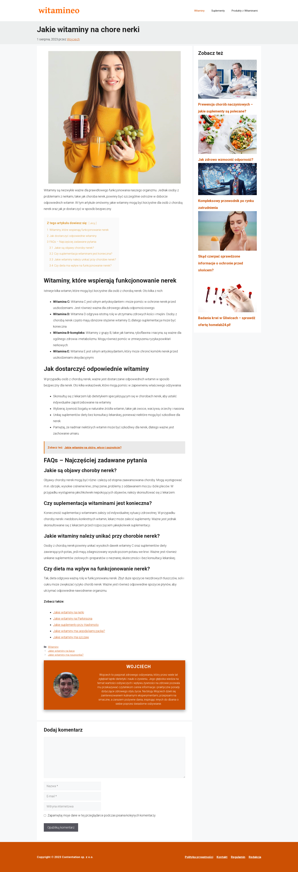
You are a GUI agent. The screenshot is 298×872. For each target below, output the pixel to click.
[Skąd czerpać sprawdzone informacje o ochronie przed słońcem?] (227, 232)
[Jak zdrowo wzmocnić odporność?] (227, 135)
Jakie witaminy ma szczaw (71, 637)
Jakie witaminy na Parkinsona (72, 618)
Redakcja (255, 857)
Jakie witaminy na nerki (68, 612)
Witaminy (199, 10)
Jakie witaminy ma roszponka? (65, 654)
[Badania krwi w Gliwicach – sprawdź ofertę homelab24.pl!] (227, 294)
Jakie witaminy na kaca (61, 650)
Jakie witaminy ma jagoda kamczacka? (79, 631)
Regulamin (238, 857)
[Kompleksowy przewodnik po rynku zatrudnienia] (227, 180)
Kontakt (222, 857)
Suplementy (218, 10)
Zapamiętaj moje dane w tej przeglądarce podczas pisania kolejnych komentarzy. (102, 815)
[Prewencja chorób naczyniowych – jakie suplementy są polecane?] (227, 80)
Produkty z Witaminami (245, 10)
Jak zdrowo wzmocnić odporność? (225, 159)
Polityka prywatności (199, 857)
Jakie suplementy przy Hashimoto (76, 625)
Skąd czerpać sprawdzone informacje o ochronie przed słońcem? (220, 263)
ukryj (92, 223)
